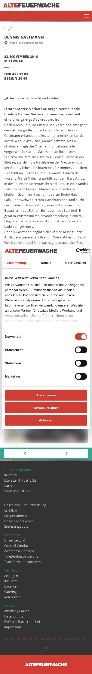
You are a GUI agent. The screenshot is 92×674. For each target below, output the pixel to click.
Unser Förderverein (19, 521)
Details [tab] (46, 263)
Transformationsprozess (22, 561)
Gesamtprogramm (18, 469)
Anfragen (11, 575)
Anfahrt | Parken (17, 611)
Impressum (12, 627)
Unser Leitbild (14, 540)
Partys (9, 486)
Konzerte (11, 475)
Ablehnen (46, 420)
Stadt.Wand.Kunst (17, 491)
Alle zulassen (46, 395)
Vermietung (13, 570)
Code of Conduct (17, 545)
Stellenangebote (16, 526)
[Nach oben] (46, 649)
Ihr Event (11, 581)
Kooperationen (15, 515)
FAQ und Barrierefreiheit (22, 621)
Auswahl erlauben (46, 407)
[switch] (81, 350)
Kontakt (10, 605)
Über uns (11, 499)
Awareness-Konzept (19, 551)
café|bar (10, 510)
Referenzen (12, 597)
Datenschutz (13, 616)
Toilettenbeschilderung (21, 556)
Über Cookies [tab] (75, 263)
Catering (10, 591)
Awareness (12, 535)
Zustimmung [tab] (16, 263)
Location (10, 586)
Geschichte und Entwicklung (25, 505)
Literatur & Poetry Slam (21, 480)
